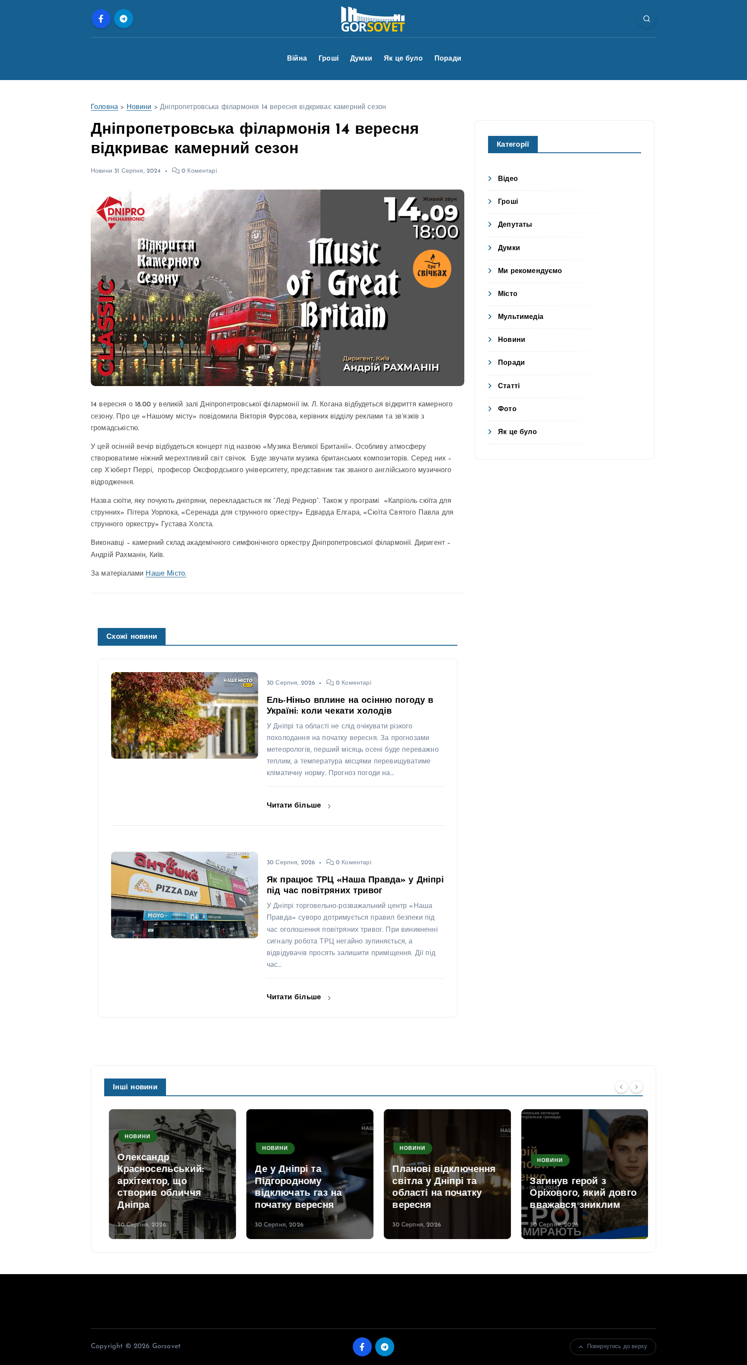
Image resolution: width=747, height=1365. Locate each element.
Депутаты (515, 225)
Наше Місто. (166, 573)
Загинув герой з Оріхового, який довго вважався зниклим (578, 1193)
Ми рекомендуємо (530, 271)
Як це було (403, 58)
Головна (104, 107)
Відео (508, 179)
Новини (139, 107)
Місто (507, 294)
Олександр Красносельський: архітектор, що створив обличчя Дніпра (156, 1181)
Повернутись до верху (617, 1346)
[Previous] (621, 1086)
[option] (167, 1174)
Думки (361, 58)
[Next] (636, 1086)
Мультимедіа (520, 317)
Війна (297, 58)
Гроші (328, 58)
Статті (509, 386)
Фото (507, 409)
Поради (447, 58)
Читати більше (295, 805)
